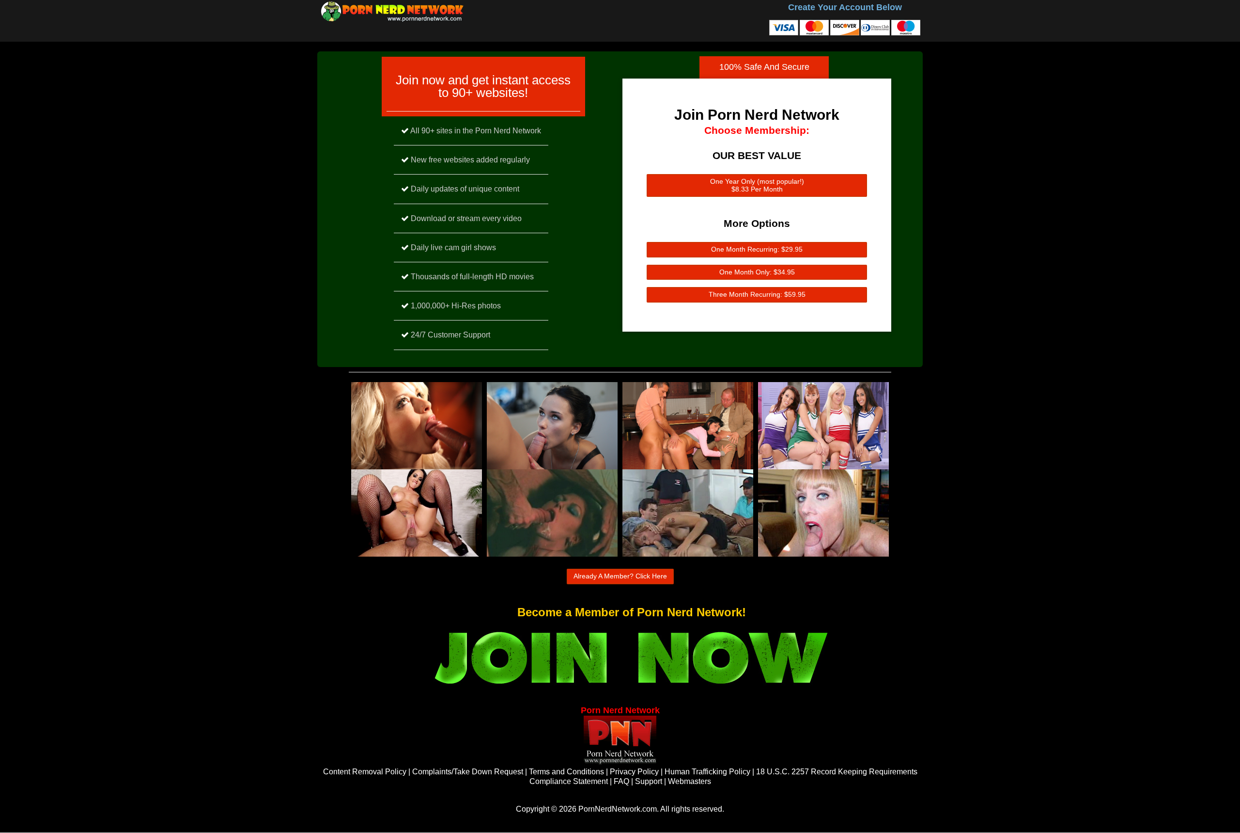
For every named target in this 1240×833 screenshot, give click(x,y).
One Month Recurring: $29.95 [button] (757, 249)
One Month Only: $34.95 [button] (757, 272)
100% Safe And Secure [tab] (764, 67)
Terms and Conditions (566, 772)
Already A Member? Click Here (620, 576)
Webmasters (689, 781)
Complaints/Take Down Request (467, 772)
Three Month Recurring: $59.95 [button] (757, 294)
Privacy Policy (634, 772)
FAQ (621, 781)
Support (648, 781)
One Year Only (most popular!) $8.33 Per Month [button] (757, 185)
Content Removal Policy (364, 772)
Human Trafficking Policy (707, 772)
